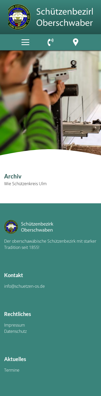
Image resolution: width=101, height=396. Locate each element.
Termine (11, 370)
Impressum (14, 325)
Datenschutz (15, 331)
